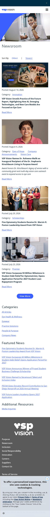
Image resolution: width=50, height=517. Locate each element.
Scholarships (18, 218)
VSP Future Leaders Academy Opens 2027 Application (21, 396)
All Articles (6, 312)
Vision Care (26, 154)
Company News (9, 335)
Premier (16, 269)
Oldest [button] (15, 58)
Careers (5, 458)
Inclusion (6, 447)
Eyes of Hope (18, 151)
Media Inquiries (9, 408)
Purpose (6, 439)
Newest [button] (29, 58)
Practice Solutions (10, 326)
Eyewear (5, 321)
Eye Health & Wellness (12, 316)
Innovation (17, 94)
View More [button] (25, 296)
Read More (7, 112)
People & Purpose (10, 330)
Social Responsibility (11, 451)
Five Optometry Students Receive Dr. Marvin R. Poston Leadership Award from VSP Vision (23, 350)
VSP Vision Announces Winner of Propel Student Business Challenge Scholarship (24, 370)
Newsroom (7, 443)
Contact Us (7, 466)
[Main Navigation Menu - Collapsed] (47, 10)
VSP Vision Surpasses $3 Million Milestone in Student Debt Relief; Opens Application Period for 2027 (24, 360)
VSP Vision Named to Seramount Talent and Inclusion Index (22, 378)
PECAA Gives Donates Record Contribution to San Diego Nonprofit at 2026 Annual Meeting (24, 387)
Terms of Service (9, 474)
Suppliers (6, 462)
